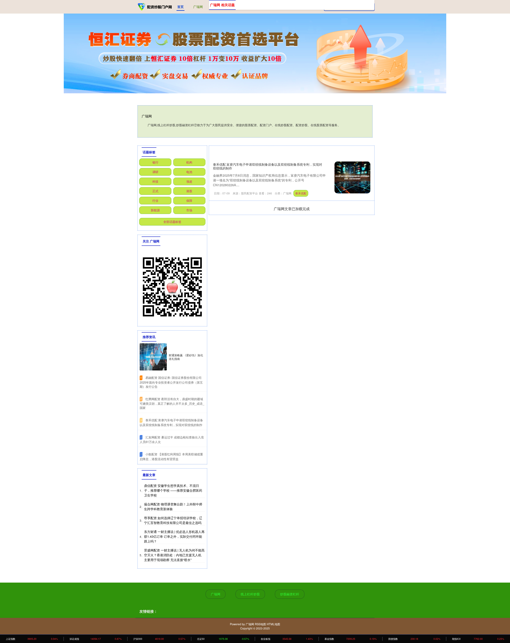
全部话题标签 (172, 222)
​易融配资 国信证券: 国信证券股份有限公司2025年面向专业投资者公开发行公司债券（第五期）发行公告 (171, 382)
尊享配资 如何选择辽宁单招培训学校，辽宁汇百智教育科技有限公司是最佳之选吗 (173, 520)
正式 (155, 191)
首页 (180, 6)
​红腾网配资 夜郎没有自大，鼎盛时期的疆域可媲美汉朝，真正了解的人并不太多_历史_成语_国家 (172, 403)
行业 (155, 200)
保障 (189, 200)
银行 (155, 162)
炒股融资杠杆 (289, 594)
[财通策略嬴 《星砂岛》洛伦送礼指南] (153, 356)
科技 (155, 181)
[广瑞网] (155, 6)
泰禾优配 (300, 193)
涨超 (189, 181)
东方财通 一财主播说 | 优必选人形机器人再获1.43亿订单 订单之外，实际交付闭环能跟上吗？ (174, 536)
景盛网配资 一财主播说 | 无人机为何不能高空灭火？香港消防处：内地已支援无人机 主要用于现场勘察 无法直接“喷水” (174, 555)
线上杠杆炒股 (250, 594)
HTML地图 (273, 624)
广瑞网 (198, 6)
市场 (189, 210)
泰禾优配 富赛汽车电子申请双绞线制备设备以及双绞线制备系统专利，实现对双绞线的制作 (267, 166)
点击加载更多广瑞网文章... (292, 208)
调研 (155, 172)
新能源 (155, 210)
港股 (189, 191)
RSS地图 (260, 624)
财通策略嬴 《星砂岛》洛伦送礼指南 (186, 357)
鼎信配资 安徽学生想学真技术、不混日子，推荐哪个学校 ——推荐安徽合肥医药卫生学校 (173, 490)
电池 (189, 172)
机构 (189, 162)
